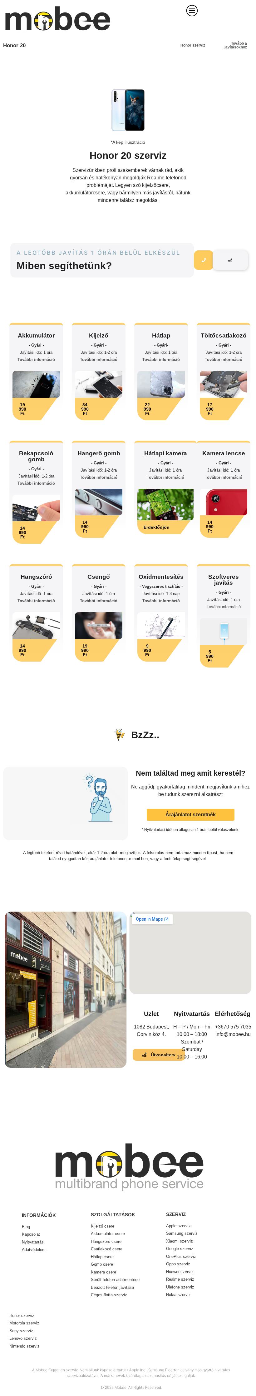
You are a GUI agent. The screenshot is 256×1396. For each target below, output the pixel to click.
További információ (36, 359)
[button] (36, 409)
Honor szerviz (192, 45)
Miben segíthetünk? (64, 265)
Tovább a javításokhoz (235, 45)
